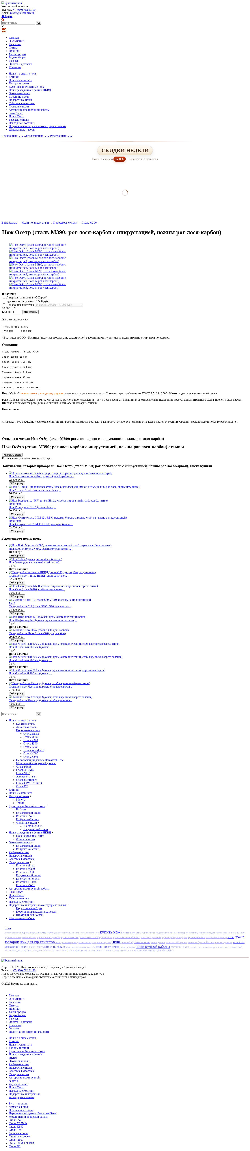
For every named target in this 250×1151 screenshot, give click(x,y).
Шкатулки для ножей (29, 914)
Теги (8, 928)
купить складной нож (150, 937)
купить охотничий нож (126, 937)
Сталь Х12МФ (25, 769)
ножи (117, 941)
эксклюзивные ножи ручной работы (153, 950)
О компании (16, 40)
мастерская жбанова (216, 937)
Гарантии (15, 44)
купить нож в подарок (153, 932)
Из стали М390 (25, 868)
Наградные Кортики (21, 123)
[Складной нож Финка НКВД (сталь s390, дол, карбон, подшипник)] (52, 572)
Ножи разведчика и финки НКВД (30, 90)
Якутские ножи (18, 1084)
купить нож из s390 (234, 932)
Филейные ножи (26, 822)
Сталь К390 (30, 740)
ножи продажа (127, 947)
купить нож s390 (131, 932)
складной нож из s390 (44, 950)
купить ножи (105, 937)
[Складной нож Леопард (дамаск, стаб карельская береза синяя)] (49, 683)
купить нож (110, 932)
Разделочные (61, 135)
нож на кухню (103, 942)
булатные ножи (13, 932)
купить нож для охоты (210, 932)
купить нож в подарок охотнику (181, 932)
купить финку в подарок (174, 937)
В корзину (31, 312)
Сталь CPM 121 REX (29, 783)
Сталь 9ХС (23, 773)
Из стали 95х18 (25, 816)
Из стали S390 (25, 872)
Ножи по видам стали (22, 73)
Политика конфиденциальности (29, 1031)
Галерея (13, 60)
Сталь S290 (30, 746)
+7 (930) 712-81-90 (24, 9)
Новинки (14, 50)
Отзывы (14, 1028)
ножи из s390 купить (176, 942)
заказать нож (92, 932)
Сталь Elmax (31, 733)
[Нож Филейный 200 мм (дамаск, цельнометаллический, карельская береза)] (57, 670)
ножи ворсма (142, 942)
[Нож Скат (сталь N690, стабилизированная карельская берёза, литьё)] (53, 586)
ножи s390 (127, 942)
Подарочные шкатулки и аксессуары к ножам (37, 126)
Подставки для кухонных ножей (36, 911)
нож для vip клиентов (37, 942)
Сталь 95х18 (23, 766)
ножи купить (36, 947)
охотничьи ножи (180, 946)
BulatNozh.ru (9, 222)
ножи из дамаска (223, 942)
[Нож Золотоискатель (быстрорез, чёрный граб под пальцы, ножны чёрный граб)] (60, 473)
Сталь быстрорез (26, 779)
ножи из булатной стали (201, 942)
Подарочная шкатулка (20, 304)
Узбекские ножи (19, 119)
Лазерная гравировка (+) (26, 297)
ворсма (25, 932)
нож (230, 937)
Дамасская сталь (26, 727)
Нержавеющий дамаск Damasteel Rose (40, 760)
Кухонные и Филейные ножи (27, 86)
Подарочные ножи (20, 99)
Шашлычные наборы (22, 129)
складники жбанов (22, 950)
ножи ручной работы (153, 946)
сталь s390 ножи (77, 950)
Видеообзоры (17, 57)
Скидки (13, 47)
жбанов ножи (78, 932)
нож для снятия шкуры (84, 942)
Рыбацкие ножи (19, 96)
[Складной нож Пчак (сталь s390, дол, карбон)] (39, 630)
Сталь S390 (30, 743)
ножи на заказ (54, 946)
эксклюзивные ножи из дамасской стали (110, 950)
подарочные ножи (199, 947)
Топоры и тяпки (19, 83)
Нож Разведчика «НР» (30, 835)
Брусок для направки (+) (27, 301)
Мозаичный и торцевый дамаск (36, 763)
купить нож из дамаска (48, 937)
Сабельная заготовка (22, 103)
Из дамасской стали (28, 812)
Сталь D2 (22, 786)
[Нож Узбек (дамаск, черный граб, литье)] (35, 559)
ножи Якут (16, 113)
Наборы (21, 809)
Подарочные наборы (29, 908)
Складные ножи (19, 106)
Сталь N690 (30, 753)
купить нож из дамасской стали (79, 937)
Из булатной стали (27, 819)
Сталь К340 (30, 756)
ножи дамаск (158, 942)
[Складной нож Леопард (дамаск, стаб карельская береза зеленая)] (50, 697)
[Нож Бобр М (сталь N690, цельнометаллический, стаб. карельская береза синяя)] (60, 545)
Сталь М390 (89, 222)
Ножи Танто (16, 116)
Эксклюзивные (36, 135)
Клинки (14, 76)
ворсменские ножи (42, 932)
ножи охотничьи (107, 946)
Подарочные (12, 135)
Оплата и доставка (20, 64)
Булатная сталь (25, 723)
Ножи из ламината (20, 80)
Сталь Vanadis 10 (33, 750)
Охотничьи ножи (19, 93)
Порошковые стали (65, 222)
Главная (14, 37)
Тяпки (20, 802)
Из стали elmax (25, 865)
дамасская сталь (62, 932)
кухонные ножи (196, 937)
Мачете (20, 799)
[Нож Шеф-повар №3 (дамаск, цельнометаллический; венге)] (47, 616)
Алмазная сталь (26, 776)
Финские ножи (25, 839)
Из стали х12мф (26, 881)
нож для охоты (63, 942)
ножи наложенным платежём (80, 947)
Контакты (15, 67)
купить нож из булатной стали (20, 937)
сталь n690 (61, 950)
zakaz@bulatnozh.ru (22, 12)
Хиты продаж (17, 54)
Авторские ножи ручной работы (29, 109)
